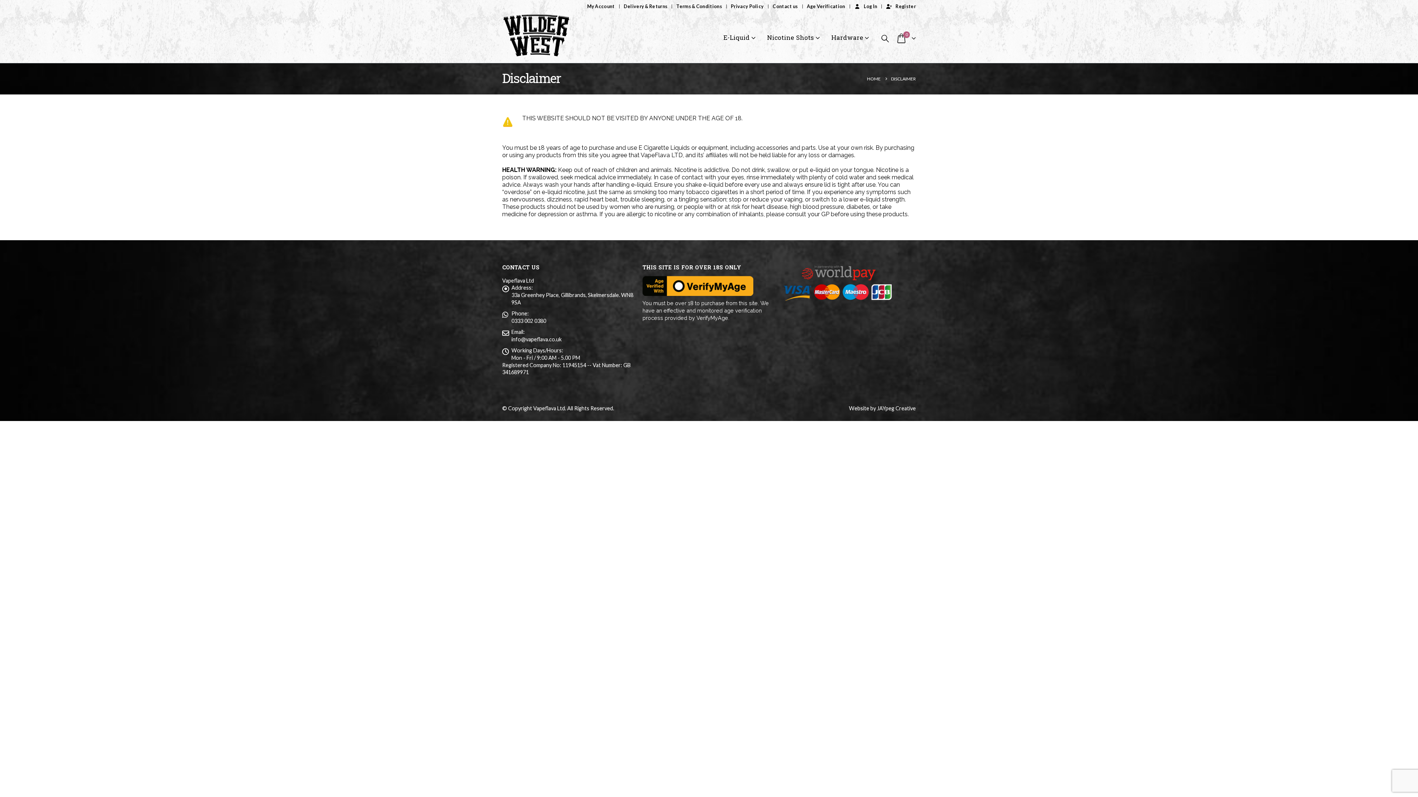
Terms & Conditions (699, 6)
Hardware (847, 38)
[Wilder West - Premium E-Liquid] (536, 38)
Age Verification (826, 6)
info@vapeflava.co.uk (536, 339)
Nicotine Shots (790, 38)
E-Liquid (736, 38)
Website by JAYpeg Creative (882, 408)
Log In (870, 6)
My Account (601, 6)
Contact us (785, 6)
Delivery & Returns (646, 6)
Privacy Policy (747, 6)
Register (905, 6)
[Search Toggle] (885, 38)
